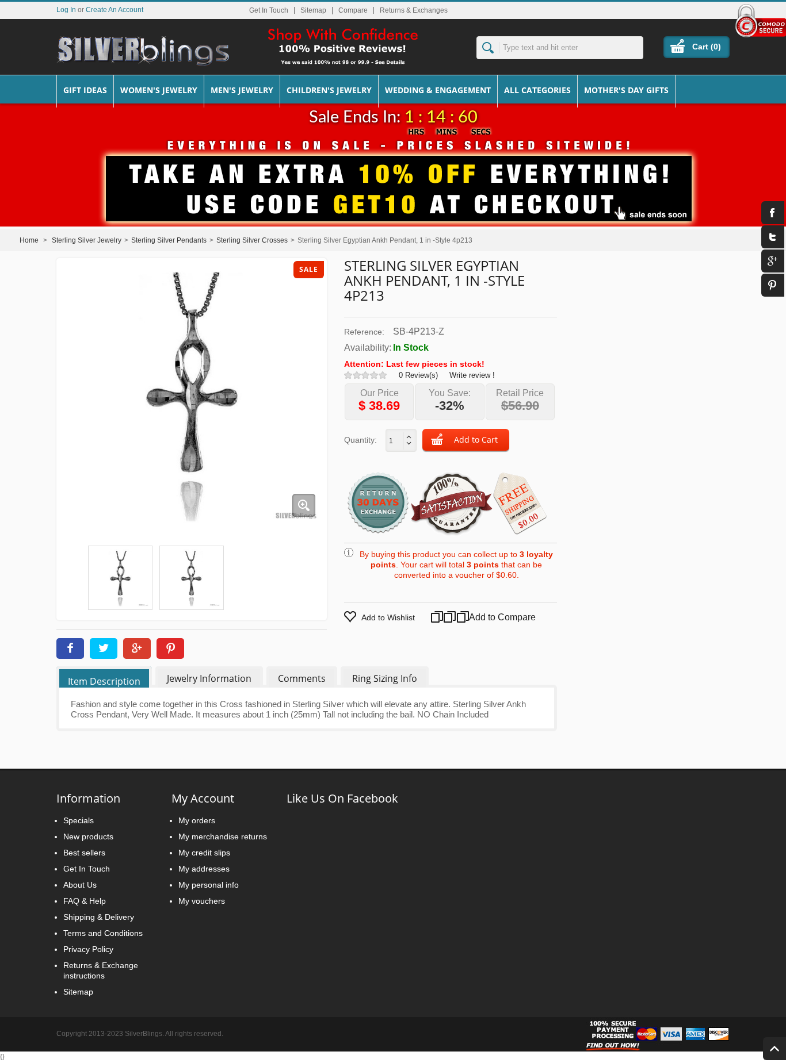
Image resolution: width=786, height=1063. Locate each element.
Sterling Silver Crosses (252, 240)
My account (202, 798)
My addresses (204, 868)
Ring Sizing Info (384, 678)
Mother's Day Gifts (626, 90)
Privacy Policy (88, 949)
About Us (80, 884)
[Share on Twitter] (103, 648)
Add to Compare (488, 617)
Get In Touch (268, 10)
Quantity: (360, 439)
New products (88, 836)
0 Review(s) (418, 375)
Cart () (706, 46)
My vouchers (201, 900)
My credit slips (204, 852)
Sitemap (313, 10)
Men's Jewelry (242, 90)
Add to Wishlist (388, 617)
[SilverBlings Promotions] (393, 180)
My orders (196, 820)
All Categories (537, 90)
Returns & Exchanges (414, 10)
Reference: (364, 331)
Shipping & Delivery (98, 917)
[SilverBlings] (142, 51)
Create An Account (114, 9)
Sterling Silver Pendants (169, 240)
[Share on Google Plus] (137, 648)
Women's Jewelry (158, 90)
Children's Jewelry (329, 90)
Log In (66, 9)
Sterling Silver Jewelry (86, 240)
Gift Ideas (85, 90)
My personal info (208, 884)
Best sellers (84, 852)
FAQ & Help (84, 900)
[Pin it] (170, 648)
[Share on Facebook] (70, 648)
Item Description (104, 681)
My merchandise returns (222, 836)
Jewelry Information (209, 678)
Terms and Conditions (103, 933)
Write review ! (472, 375)
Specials (78, 820)
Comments (302, 678)
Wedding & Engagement (438, 90)
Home (29, 240)
